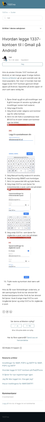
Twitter (7, 311)
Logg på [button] (37, 4)
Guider (13, 12)
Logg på (5, 403)
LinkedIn (10, 311)
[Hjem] (5, 5)
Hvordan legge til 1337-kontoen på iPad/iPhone (22, 370)
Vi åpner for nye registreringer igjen (17, 375)
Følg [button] (22, 64)
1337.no (5, 12)
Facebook (3, 311)
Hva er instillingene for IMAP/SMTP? (17, 383)
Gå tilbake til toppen (10, 348)
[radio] (16, 326)
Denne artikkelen (9, 78)
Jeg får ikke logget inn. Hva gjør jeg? (17, 379)
